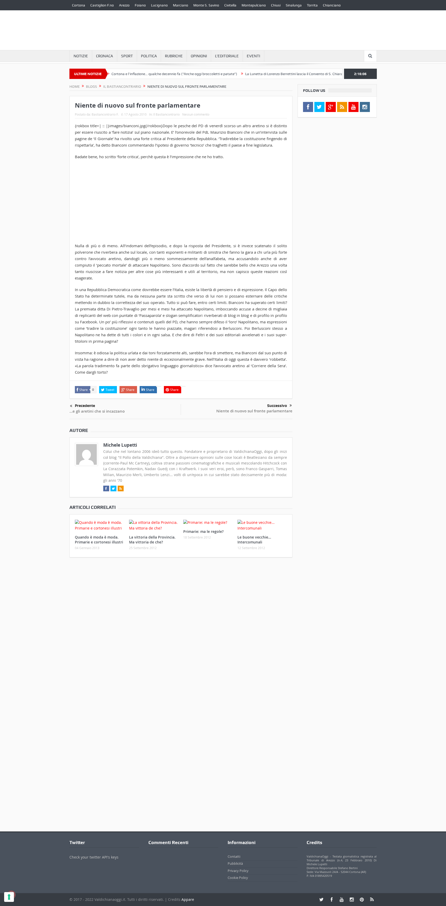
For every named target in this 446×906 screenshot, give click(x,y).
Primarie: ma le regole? (203, 531)
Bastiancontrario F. (105, 114)
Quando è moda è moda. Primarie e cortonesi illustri (99, 539)
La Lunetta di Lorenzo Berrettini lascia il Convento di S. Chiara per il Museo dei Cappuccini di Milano (305, 74)
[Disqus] (180, 629)
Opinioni (199, 56)
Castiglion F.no (102, 5)
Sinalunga (294, 5)
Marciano (180, 5)
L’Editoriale (227, 56)
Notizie (81, 56)
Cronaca (104, 56)
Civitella (230, 5)
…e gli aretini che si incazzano (97, 411)
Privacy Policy (238, 870)
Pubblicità (235, 863)
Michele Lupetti (120, 445)
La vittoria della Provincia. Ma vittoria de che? (152, 539)
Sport (127, 56)
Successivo (277, 405)
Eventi (253, 56)
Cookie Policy (238, 877)
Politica (149, 56)
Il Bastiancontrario (166, 114)
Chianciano (332, 5)
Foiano (140, 5)
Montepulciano (254, 5)
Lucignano (159, 5)
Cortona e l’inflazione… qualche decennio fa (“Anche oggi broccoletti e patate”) (156, 74)
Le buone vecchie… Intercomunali (254, 539)
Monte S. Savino (206, 5)
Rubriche (174, 56)
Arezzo (124, 5)
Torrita (312, 5)
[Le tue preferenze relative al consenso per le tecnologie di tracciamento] (9, 897)
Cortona (78, 5)
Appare (187, 899)
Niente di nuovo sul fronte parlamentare (254, 411)
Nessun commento (195, 114)
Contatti (234, 856)
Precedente (85, 405)
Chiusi (276, 5)
